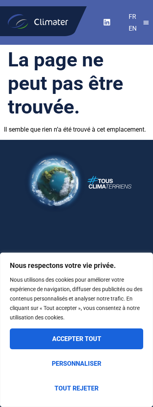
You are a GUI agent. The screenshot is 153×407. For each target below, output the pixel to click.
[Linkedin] (106, 22)
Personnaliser (76, 363)
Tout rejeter (76, 388)
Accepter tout (76, 339)
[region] (76, 330)
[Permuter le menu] (146, 23)
